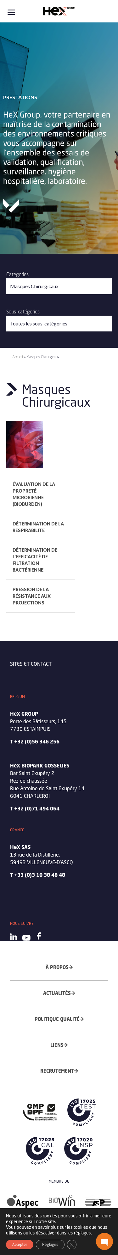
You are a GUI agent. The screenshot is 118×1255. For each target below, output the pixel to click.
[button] (104, 1241)
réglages (82, 1232)
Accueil (17, 357)
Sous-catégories (23, 311)
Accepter (19, 1244)
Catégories (17, 274)
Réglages (50, 1244)
